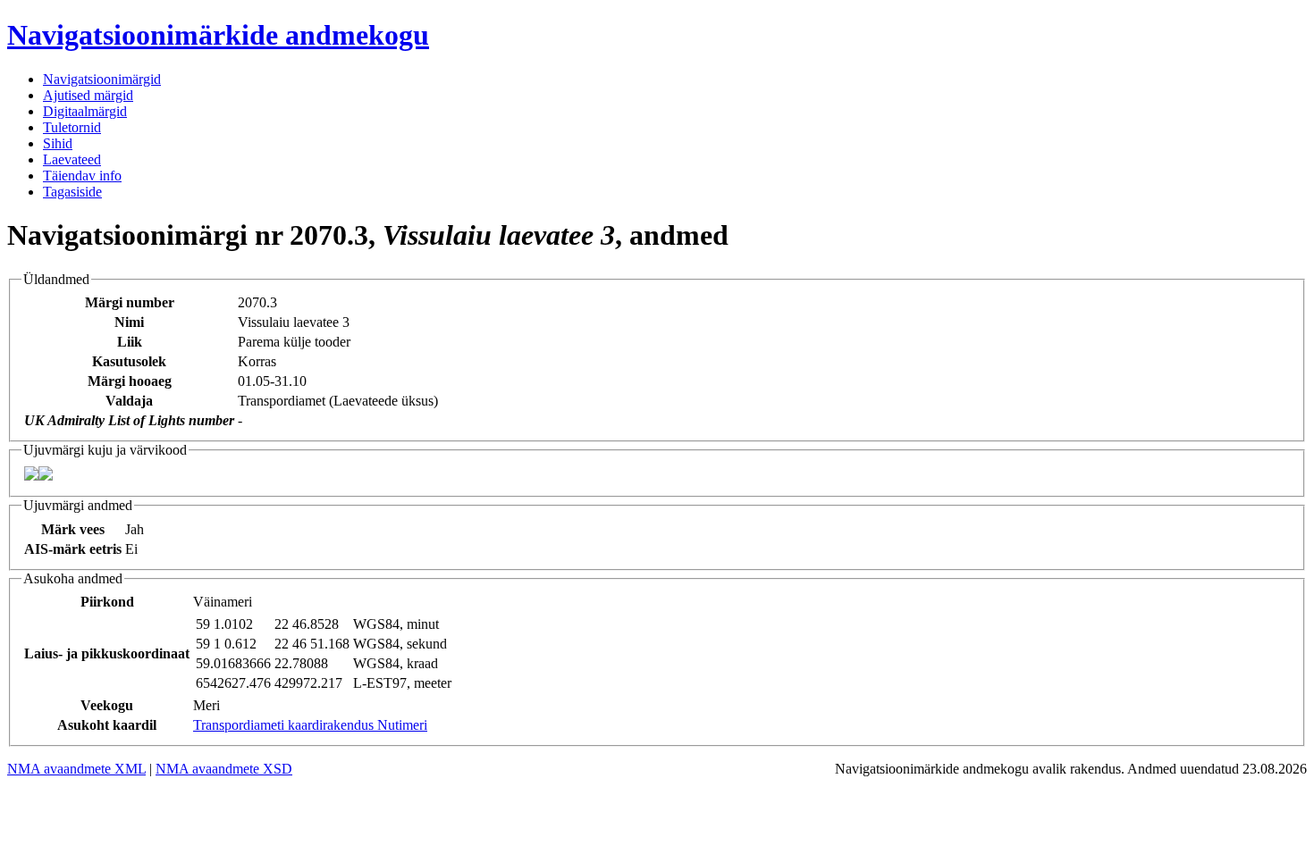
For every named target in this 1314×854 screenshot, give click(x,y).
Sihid (57, 143)
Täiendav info (82, 175)
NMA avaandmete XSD (224, 768)
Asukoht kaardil (106, 725)
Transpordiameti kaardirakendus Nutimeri (310, 725)
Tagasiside (72, 191)
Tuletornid (72, 127)
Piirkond (107, 601)
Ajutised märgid (88, 95)
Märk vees (73, 529)
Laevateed (72, 159)
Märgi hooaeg (130, 381)
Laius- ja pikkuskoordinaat (107, 653)
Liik (129, 341)
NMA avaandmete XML (76, 768)
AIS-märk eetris (73, 549)
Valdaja (129, 400)
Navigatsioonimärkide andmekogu (218, 35)
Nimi (129, 322)
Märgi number (129, 302)
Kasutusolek (129, 361)
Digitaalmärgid (85, 111)
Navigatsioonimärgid (102, 79)
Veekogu (106, 705)
